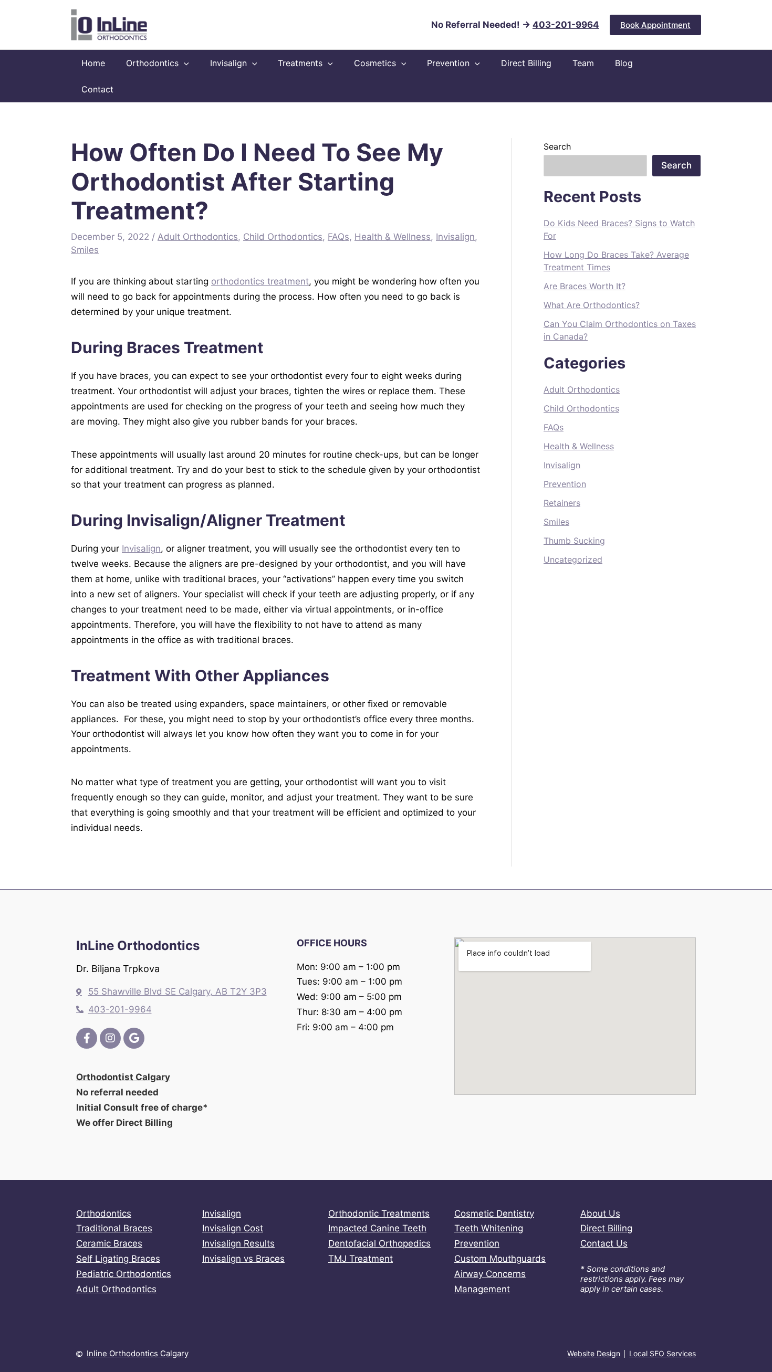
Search (557, 146)
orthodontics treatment (260, 281)
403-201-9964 (566, 24)
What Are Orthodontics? (592, 305)
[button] (655, 25)
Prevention (565, 484)
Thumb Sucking (574, 540)
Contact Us (604, 1243)
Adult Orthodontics (198, 236)
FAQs (338, 236)
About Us (600, 1213)
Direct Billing (606, 1228)
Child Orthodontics (282, 236)
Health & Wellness (392, 236)
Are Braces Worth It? (584, 286)
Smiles (85, 250)
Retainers (562, 503)
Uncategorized (573, 559)
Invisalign (455, 236)
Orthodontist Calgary (123, 1077)
